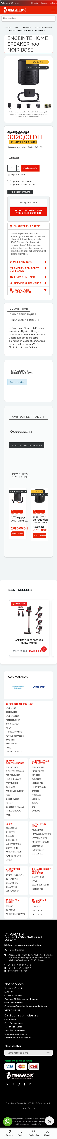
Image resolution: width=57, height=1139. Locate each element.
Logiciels (36, 799)
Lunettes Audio (13, 844)
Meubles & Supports (41, 834)
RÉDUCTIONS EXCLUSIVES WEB (20, 291)
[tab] (29, 226)
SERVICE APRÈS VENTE (27, 283)
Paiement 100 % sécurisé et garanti (21, 999)
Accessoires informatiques (39, 785)
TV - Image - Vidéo (13, 1026)
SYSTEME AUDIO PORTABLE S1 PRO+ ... (41, 521)
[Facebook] (24, 1084)
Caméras (36, 811)
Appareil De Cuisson (15, 791)
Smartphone (38, 877)
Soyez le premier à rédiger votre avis (27, 445)
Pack (8, 748)
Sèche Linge (11, 712)
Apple (34, 881)
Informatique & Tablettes (16, 1034)
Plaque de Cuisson (15, 736)
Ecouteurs (11, 828)
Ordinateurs (38, 767)
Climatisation (12, 879)
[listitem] (29, 628)
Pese (8, 795)
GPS (33, 807)
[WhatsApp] (7, 1084)
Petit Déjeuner (13, 775)
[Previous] (14, 516)
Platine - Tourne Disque (13, 858)
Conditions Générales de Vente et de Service (25, 1006)
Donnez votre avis (21, 192)
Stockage (36, 795)
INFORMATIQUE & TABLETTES (40, 762)
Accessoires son (14, 852)
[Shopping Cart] (49, 1120)
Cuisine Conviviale (15, 807)
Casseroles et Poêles (12, 801)
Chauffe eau (12, 883)
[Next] (43, 516)
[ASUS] (17, 687)
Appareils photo (39, 838)
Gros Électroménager (14, 1023)
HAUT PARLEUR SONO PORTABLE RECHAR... (19, 519)
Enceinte (10, 832)
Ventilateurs (12, 891)
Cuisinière (11, 740)
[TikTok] (19, 1084)
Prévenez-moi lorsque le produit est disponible (28, 211)
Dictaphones (12, 848)
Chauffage (11, 887)
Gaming (35, 791)
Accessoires (37, 889)
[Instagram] (13, 1084)
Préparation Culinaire (12, 785)
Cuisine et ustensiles (37, 908)
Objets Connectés (40, 885)
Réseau (35, 803)
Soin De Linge (12, 767)
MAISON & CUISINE (39, 901)
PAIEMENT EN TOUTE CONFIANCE (24, 269)
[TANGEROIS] (14, 10)
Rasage (9, 906)
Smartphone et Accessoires (17, 1037)
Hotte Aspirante (14, 732)
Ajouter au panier (30, 168)
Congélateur (12, 724)
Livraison (8, 992)
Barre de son (12, 840)
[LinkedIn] (30, 1084)
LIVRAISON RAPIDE (25, 277)
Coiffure (10, 910)
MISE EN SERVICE (22, 262)
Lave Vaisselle (12, 716)
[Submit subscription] (48, 1052)
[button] (50, 10)
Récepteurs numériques (37, 848)
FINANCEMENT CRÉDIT (27, 226)
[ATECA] (38, 687)
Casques (10, 836)
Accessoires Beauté (15, 914)
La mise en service (13, 995)
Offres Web (10, 1019)
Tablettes (36, 779)
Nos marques (18, 677)
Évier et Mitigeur (14, 752)
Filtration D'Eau (13, 811)
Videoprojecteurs (40, 842)
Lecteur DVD (37, 854)
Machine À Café (13, 779)
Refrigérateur (13, 720)
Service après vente (13, 988)
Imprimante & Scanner (38, 773)
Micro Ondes (12, 744)
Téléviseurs (37, 830)
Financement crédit (13, 1002)
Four (8, 728)
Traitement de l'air (15, 875)
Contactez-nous (12, 1009)
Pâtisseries (36, 914)
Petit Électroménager (14, 1030)
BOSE (35, 517)
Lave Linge (11, 708)
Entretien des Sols (15, 771)
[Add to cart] (44, 649)
